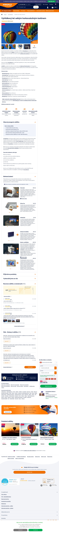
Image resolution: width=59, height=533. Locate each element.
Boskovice (16, 395)
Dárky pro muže (13, 386)
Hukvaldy (16, 398)
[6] (13, 240)
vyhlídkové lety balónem (25, 53)
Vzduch (2, 387)
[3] (9, 226)
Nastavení (20, 530)
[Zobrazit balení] (42, 396)
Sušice (33, 393)
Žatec (10, 393)
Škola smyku (49, 456)
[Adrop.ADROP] (1, 14)
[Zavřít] (57, 1)
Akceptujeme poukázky (6, 501)
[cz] (56, 4)
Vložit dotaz (30, 367)
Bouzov (6, 397)
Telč (35, 394)
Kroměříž (24, 397)
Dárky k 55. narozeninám (24, 384)
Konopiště (24, 391)
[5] (12, 240)
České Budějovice (10, 391)
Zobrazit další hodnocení (19, 326)
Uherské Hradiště (4, 398)
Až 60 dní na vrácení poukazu (6, 112)
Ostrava (23, 398)
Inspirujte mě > (52, 1)
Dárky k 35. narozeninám (15, 384)
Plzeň (30, 393)
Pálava (26, 395)
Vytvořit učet (29, 472)
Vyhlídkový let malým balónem (9, 437)
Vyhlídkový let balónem (21, 456)
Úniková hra (37, 456)
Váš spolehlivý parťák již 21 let (33, 112)
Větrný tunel (43, 456)
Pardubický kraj (34, 439)
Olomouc (9, 397)
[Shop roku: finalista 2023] (44, 485)
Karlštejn (20, 391)
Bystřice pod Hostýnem (19, 397)
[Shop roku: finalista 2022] (53, 485)
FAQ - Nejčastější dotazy (6, 496)
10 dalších (24, 440)
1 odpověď (6, 341)
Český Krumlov (3, 394)
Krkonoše (46, 439)
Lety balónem (26, 386)
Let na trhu (24, 111)
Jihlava (33, 394)
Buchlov (13, 397)
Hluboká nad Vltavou (10, 394)
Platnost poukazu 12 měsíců (16, 112)
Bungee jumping (30, 456)
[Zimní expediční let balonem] (49, 429)
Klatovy (16, 393)
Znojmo (2, 397)
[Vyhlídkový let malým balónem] (10, 429)
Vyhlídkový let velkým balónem (30, 450)
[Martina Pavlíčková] (5, 320)
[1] (11, 192)
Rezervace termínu (5, 499)
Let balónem (5, 138)
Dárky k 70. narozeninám (5, 386)
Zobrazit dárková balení (50, 396)
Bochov (13, 393)
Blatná (36, 393)
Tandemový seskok (11, 456)
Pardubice (6, 395)
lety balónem (26, 169)
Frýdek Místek (12, 398)
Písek (23, 394)
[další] (17, 192)
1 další (53, 439)
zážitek (12, 52)
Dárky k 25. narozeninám (5, 384)
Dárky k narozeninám (19, 458)
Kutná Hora (28, 391)
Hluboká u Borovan (18, 394)
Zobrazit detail (15, 444)
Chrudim (2, 395)
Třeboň (30, 394)
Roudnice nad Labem (5, 393)
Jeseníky (49, 439)
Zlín (8, 398)
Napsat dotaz (33, 378)
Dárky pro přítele (20, 386)
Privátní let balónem (26, 437)
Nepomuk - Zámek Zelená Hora (23, 393)
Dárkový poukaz (11, 458)
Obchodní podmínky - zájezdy (7, 508)
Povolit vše (35, 530)
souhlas (23, 525)
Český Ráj (10, 439)
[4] (11, 240)
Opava (20, 398)
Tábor (14, 391)
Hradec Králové (11, 395)
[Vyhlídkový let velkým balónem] (4, 46)
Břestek (17, 391)
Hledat (36, 7)
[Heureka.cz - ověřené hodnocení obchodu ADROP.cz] (10, 485)
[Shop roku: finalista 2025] (48, 480)
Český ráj (35, 391)
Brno (20, 395)
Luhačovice (29, 397)
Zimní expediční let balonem (47, 437)
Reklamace (3, 503)
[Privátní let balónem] (30, 429)
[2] (8, 226)
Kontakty (51, 4)
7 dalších (14, 439)
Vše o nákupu (45, 4)
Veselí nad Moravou (31, 395)
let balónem (25, 50)
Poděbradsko (3, 391)
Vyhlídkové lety (32, 386)
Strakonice (26, 394)
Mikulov (22, 395)
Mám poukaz (38, 4)
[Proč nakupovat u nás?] (6, 109)
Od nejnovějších (7, 296)
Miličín (32, 391)
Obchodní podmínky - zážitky (7, 506)
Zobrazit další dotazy (7, 367)
